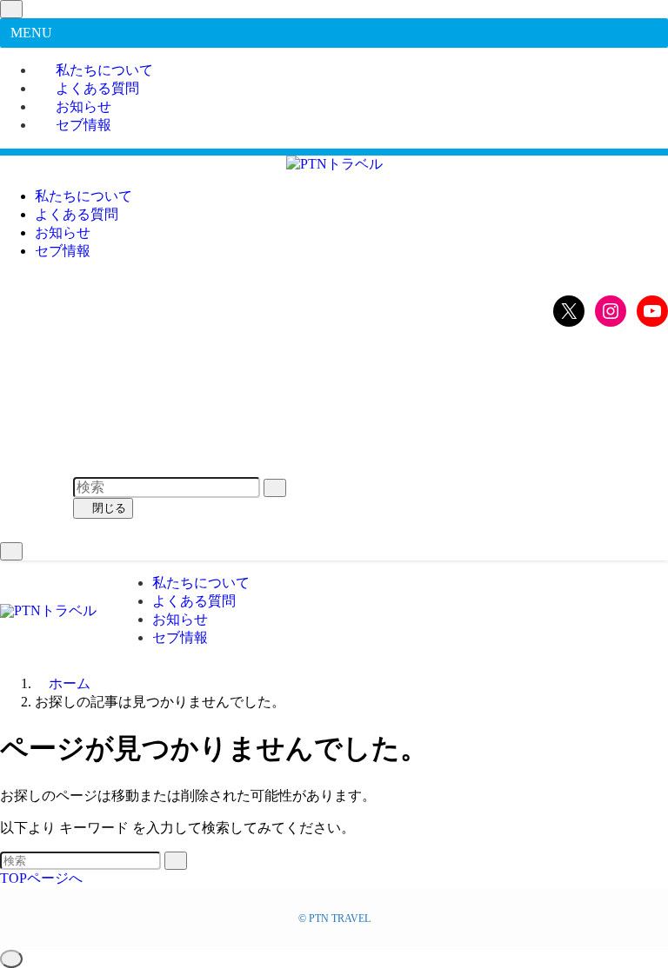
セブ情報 (83, 124)
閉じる (107, 507)
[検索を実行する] (175, 861)
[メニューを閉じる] (11, 9)
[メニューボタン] (11, 551)
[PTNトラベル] (334, 163)
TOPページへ (41, 878)
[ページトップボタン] (11, 959)
